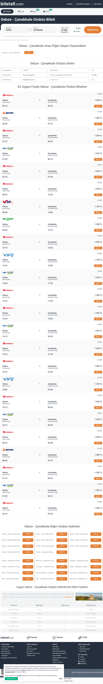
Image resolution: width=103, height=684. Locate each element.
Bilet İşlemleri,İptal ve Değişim (57, 665)
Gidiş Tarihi (64, 28)
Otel (36, 11)
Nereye (35, 28)
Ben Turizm (30, 651)
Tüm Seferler (4, 649)
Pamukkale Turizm (29, 80)
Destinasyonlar (5, 651)
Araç (48, 11)
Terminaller (4, 655)
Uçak (22, 11)
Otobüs (8, 11)
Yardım (69, 4)
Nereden (8, 28)
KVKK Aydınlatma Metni (59, 651)
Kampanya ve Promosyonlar (9, 657)
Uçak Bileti (55, 646)
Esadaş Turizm (31, 655)
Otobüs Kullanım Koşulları (59, 657)
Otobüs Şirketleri (6, 653)
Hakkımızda (55, 649)
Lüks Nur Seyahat (32, 649)
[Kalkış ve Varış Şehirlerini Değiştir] (30, 30)
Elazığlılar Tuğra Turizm (33, 653)
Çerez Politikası (56, 655)
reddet (23, 670)
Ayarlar (61, 678)
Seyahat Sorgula (83, 4)
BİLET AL (98, 106)
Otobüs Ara (92, 30)
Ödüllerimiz (55, 660)
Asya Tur (29, 646)
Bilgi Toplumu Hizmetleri (59, 653)
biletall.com (69, 597)
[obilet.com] (12, 6)
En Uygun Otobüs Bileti (7, 646)
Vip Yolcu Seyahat (28, 75)
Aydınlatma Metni (9, 672)
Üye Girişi (97, 4)
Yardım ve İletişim (57, 662)
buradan (19, 675)
